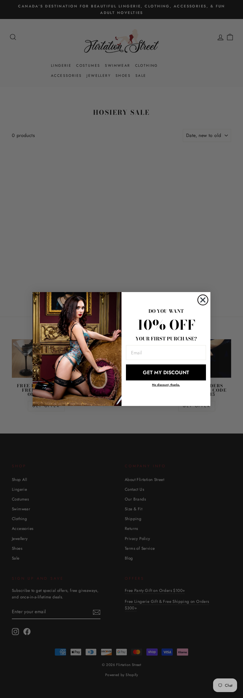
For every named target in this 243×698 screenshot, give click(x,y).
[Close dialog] (203, 300)
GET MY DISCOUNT (166, 372)
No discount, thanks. (166, 385)
